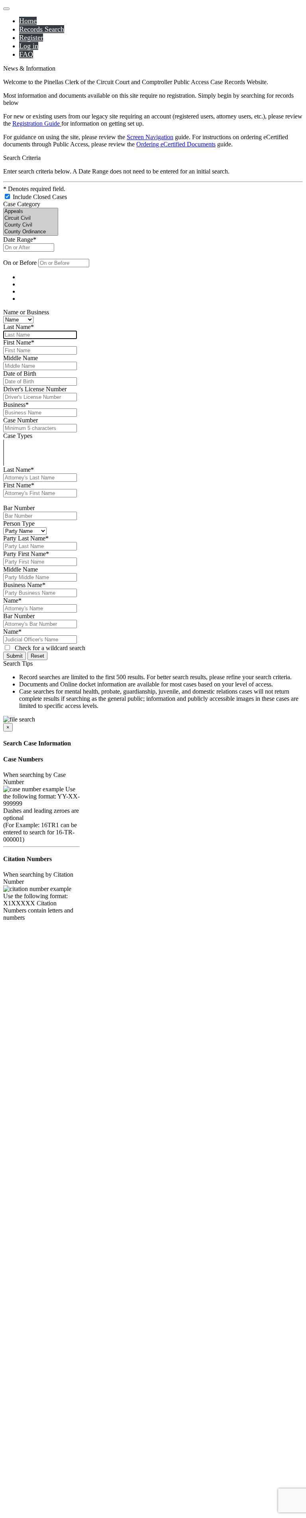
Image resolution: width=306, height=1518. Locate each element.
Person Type (19, 523)
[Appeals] (31, 211)
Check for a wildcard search (50, 648)
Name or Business (26, 312)
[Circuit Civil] (31, 218)
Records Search (41, 29)
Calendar (29, 299)
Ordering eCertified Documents (176, 144)
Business (16, 404)
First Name (18, 342)
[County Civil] (31, 225)
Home (28, 21)
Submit (14, 656)
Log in (28, 46)
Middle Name (20, 358)
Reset (37, 656)
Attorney (28, 292)
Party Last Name (26, 538)
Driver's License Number (35, 389)
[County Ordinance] (31, 232)
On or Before (20, 262)
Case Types (17, 435)
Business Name (24, 585)
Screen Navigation (150, 137)
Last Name (18, 326)
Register (31, 37)
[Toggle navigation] (6, 9)
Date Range (19, 239)
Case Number (20, 420)
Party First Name (26, 553)
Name (25, 277)
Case (24, 285)
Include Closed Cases (39, 196)
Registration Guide (36, 123)
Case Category (21, 204)
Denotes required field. (34, 188)
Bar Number (19, 508)
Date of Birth (19, 373)
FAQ (26, 54)
